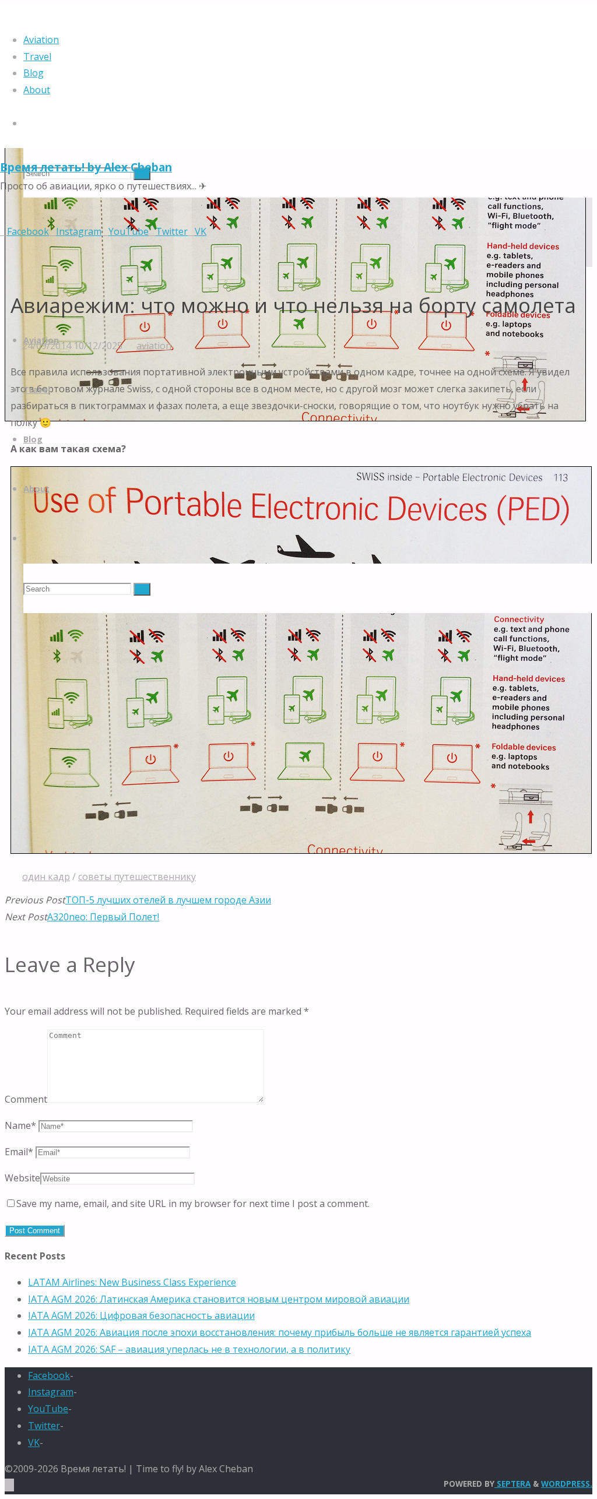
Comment (26, 1099)
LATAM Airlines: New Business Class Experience (132, 1282)
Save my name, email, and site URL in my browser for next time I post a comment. (193, 1203)
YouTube (48, 1408)
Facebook (49, 1375)
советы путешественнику (137, 876)
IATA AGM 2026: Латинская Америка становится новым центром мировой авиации (218, 1299)
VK (34, 1442)
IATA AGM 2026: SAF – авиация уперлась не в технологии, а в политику (189, 1349)
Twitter (44, 1425)
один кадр (46, 876)
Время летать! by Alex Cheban (86, 167)
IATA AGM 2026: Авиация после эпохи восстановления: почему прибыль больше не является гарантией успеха (279, 1332)
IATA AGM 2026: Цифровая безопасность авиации (141, 1315)
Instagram (50, 1391)
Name (20, 1125)
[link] (28, 123)
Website (22, 1177)
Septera (512, 1483)
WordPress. (566, 1483)
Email (19, 1151)
